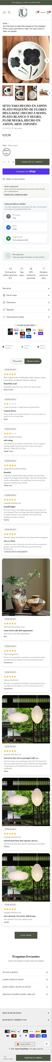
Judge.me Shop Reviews (11, 654)
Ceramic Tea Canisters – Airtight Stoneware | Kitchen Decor (22, 407)
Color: (10, 145)
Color (5, 1056)
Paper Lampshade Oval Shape (13, 437)
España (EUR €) (25, 1044)
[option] (26, 59)
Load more (26, 935)
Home (5, 23)
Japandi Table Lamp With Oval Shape (15, 469)
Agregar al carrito (33, 1058)
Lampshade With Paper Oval (12, 503)
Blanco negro (7, 151)
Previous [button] (5, 60)
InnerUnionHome (22, 1049)
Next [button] (47, 60)
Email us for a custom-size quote (15, 194)
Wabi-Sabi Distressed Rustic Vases (14, 627)
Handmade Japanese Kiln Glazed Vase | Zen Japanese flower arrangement (26, 537)
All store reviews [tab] (33, 361)
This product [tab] (17, 361)
